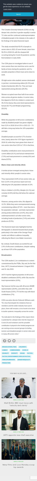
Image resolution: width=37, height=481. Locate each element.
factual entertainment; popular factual (16, 356)
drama (22, 353)
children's (22, 347)
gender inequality (24, 359)
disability (5, 353)
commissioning (15, 350)
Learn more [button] (7, 9)
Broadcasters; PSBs (9, 347)
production (6, 363)
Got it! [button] (18, 14)
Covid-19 (25, 350)
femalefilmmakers (8, 359)
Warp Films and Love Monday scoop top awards (18, 465)
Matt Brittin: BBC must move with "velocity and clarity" (18, 404)
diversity (14, 353)
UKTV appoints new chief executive (18, 435)
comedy (4, 350)
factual (30, 353)
